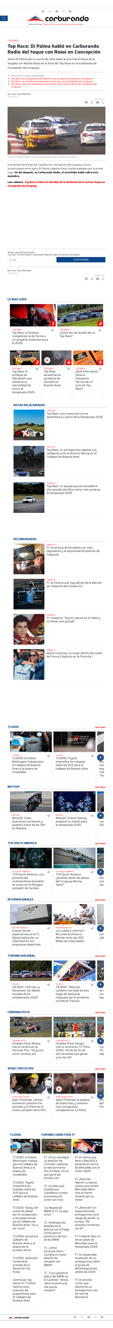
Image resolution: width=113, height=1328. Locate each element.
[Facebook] (43, 11)
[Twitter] (49, 11)
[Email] (70, 11)
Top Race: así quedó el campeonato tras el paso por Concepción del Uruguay (51, 81)
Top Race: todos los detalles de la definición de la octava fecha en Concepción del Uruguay (54, 85)
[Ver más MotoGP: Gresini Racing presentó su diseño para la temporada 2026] (74, 801)
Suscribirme (81, 259)
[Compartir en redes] (52, 330)
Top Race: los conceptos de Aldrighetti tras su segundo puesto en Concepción (52, 78)
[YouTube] (56, 11)
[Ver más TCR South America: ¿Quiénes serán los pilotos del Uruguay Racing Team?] (74, 858)
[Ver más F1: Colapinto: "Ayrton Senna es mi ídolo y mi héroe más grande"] (29, 629)
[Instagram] (63, 11)
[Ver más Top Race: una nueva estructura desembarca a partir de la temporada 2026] (29, 425)
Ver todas (100, 727)
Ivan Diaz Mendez (21, 94)
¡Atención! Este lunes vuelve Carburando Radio (63, 24)
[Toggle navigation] (4, 18)
